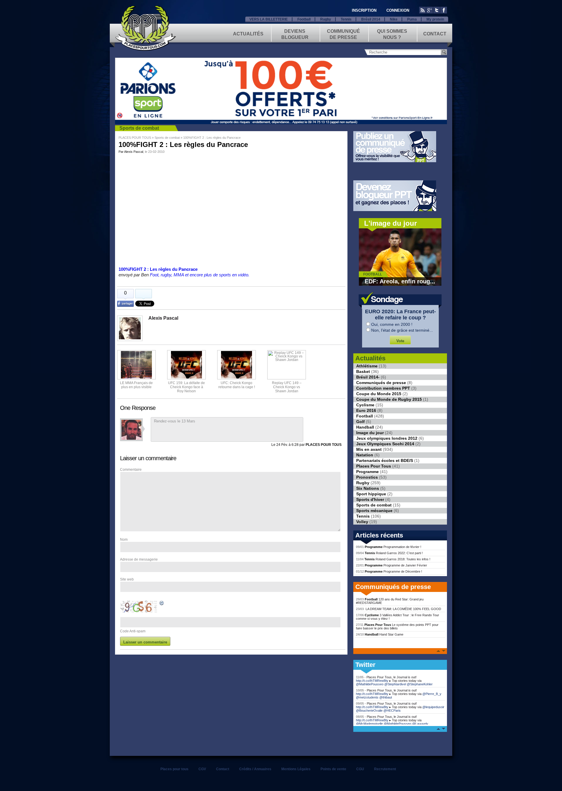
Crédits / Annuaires (255, 769)
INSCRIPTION (364, 10)
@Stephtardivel (395, 684)
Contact (434, 33)
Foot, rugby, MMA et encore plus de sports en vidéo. (199, 274)
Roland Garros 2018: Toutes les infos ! (393, 559)
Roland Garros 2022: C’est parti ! (389, 553)
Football (304, 19)
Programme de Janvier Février (391, 565)
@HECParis (392, 710)
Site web (127, 579)
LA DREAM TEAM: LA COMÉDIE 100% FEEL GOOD (398, 609)
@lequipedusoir (433, 707)
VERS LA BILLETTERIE (268, 19)
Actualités (248, 33)
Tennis (346, 19)
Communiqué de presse (343, 34)
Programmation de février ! (388, 547)
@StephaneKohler (420, 684)
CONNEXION (397, 10)
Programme (367, 471)
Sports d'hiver (370, 499)
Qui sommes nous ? (392, 34)
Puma (412, 19)
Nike (393, 19)
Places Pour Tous (373, 466)
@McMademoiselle (369, 723)
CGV (202, 769)
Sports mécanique (374, 510)
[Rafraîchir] (162, 604)
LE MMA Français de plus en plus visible (136, 385)
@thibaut (385, 697)
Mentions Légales (296, 769)
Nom (124, 539)
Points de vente (333, 769)
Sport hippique (371, 494)
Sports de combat (139, 128)
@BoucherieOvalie (369, 710)
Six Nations (367, 488)
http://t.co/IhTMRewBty (372, 680)
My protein (435, 19)
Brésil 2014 (370, 19)
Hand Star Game (379, 634)
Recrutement (385, 769)
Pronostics (367, 477)
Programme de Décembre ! (389, 571)
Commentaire (131, 470)
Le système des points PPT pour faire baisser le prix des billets (397, 626)
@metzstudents (367, 697)
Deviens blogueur (295, 34)
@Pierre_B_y (431, 694)
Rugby (325, 19)
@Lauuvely (420, 723)
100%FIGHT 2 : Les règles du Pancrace (158, 269)
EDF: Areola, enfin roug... (400, 281)
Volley (362, 521)
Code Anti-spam (132, 631)
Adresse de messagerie (139, 559)
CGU (360, 769)
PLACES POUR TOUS (135, 137)
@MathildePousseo (369, 684)
